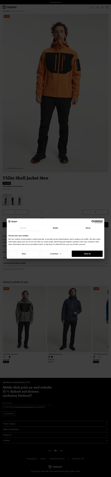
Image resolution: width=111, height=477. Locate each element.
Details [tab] (55, 228)
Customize (54, 254)
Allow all (87, 254)
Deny (24, 254)
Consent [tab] (23, 228)
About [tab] (88, 228)
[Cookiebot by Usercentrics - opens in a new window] (93, 221)
